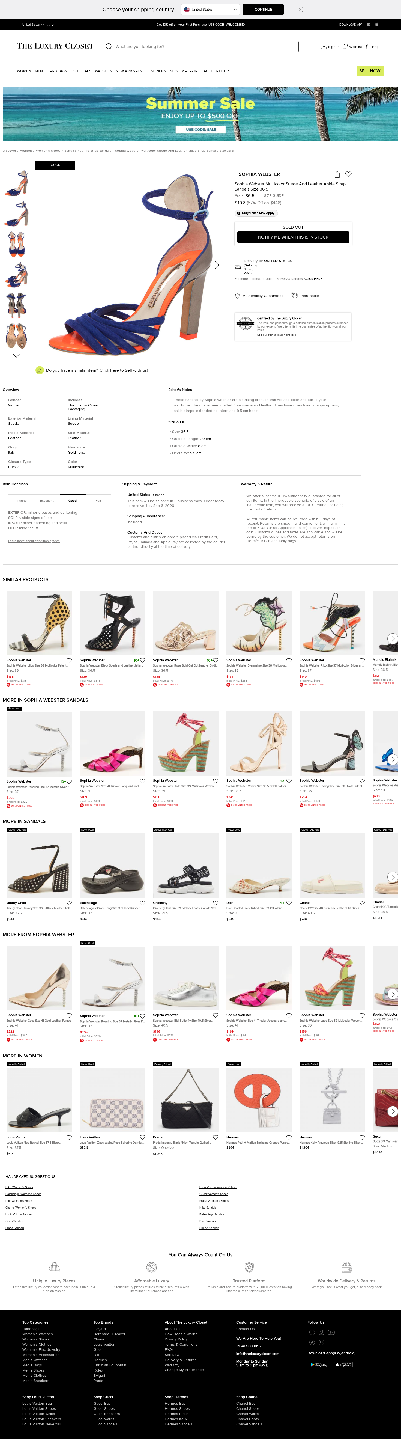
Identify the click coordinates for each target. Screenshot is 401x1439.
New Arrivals (129, 71)
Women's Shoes (48, 151)
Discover (9, 151)
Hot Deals (81, 71)
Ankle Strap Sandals (95, 151)
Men (39, 71)
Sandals (71, 151)
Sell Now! (370, 71)
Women (24, 71)
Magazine (190, 71)
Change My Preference (184, 1370)
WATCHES (103, 71)
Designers (156, 71)
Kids (174, 71)
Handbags (57, 71)
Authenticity (216, 71)
